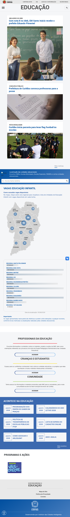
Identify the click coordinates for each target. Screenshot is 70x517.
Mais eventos (61, 446)
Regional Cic (11, 277)
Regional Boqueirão (13, 295)
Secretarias (64, 2)
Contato (43, 496)
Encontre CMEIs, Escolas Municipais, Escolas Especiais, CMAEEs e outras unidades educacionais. (36, 174)
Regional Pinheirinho (14, 291)
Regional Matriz (12, 272)
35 (24, 243)
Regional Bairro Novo (14, 300)
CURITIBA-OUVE (29, 2)
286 (30, 232)
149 (33, 209)
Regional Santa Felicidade (16, 263)
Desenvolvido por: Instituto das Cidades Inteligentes (43, 514)
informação (50, 2)
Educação (35, 7)
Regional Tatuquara (14, 305)
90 (24, 222)
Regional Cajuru (12, 286)
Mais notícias (59, 166)
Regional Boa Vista (13, 268)
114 (34, 221)
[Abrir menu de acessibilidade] (4, 513)
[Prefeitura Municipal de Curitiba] (35, 505)
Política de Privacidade (43, 494)
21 (15, 214)
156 (39, 2)
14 (21, 232)
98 (28, 217)
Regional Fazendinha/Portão (17, 282)
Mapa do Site (43, 491)
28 (12, 228)
